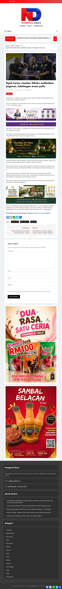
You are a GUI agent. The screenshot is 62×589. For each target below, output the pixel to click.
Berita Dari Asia (10, 533)
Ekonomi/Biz (9, 543)
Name (10, 271)
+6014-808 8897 (26, 156)
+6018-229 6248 (24, 124)
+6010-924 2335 (41, 156)
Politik (7, 557)
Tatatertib (33, 222)
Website (10, 285)
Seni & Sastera (10, 567)
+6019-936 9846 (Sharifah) (24, 199)
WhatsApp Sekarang (38, 124)
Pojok (7, 553)
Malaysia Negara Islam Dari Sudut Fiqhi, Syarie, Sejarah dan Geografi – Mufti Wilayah (29, 509)
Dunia (7, 540)
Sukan (7, 570)
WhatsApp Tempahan (41, 199)
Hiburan (8, 547)
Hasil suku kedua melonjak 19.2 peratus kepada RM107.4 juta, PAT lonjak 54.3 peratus (29, 506)
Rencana (8, 560)
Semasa (8, 563)
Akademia (8, 530)
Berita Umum (9, 537)
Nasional (9, 94)
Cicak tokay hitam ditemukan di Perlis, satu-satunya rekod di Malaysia (24, 516)
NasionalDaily (32, 586)
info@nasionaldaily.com (15, 481)
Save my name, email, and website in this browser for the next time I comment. (30, 291)
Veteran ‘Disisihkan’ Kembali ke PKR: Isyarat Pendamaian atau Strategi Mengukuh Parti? (29, 512)
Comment (11, 251)
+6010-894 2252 (11, 486)
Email (10, 278)
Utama (7, 573)
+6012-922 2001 (21, 486)
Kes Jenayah (15, 222)
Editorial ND (10, 90)
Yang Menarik (9, 577)
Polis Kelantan (24, 222)
